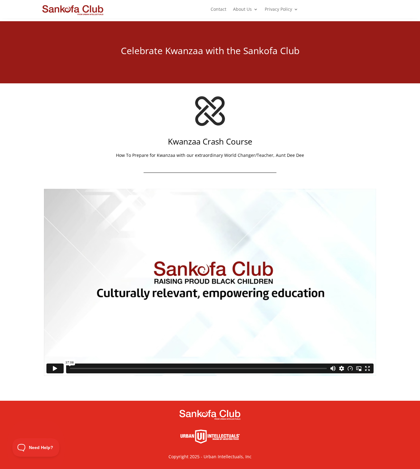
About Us (242, 9)
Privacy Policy (278, 9)
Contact (218, 9)
